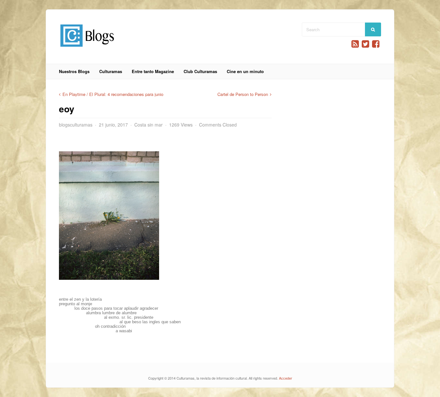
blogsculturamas (75, 124)
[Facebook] (375, 44)
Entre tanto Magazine (153, 71)
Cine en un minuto (245, 71)
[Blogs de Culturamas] (87, 49)
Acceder (285, 378)
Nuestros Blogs (74, 71)
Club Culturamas (200, 71)
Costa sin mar (148, 124)
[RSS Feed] (355, 44)
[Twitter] (365, 44)
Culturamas (110, 71)
